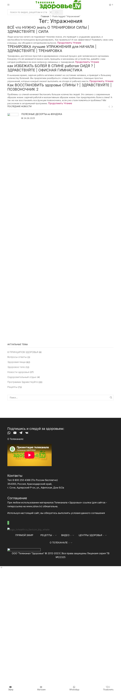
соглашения (98, 513)
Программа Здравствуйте (22, 382)
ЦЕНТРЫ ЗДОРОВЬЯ (90, 535)
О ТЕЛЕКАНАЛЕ (59, 542)
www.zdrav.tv (33, 506)
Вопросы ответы (17, 357)
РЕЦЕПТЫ (46, 535)
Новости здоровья (18, 372)
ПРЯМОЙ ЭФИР (24, 535)
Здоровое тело (16, 367)
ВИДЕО (65, 535)
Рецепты (12, 387)
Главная (45, 16)
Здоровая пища (16, 362)
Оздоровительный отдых (21, 377)
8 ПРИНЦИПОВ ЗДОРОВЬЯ (22, 352)
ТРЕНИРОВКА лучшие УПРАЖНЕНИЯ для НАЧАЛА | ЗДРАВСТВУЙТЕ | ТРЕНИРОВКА (51, 48)
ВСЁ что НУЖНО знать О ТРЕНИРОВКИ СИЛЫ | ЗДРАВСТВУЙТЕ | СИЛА (48, 29)
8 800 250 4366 (22, 480)
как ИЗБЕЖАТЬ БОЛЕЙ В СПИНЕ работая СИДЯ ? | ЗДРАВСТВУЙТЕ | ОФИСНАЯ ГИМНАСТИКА (51, 68)
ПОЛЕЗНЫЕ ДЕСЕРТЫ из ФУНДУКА (41, 114)
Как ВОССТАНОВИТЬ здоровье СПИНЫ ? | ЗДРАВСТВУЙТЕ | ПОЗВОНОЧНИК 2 (59, 87)
